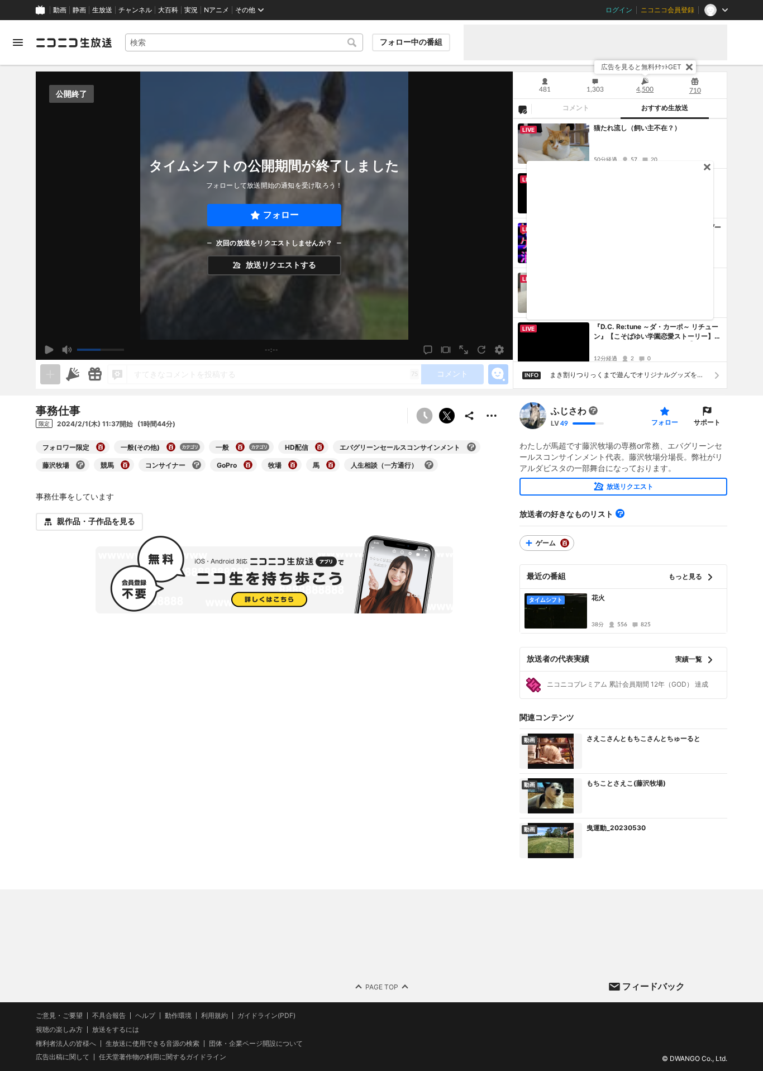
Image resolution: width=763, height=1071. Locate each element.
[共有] (469, 415)
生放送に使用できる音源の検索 (152, 1043)
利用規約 (214, 1015)
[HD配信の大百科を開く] (319, 446)
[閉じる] (689, 67)
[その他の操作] (491, 415)
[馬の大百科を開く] (330, 464)
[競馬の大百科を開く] (125, 464)
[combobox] (244, 42)
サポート (707, 422)
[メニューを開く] (18, 42)
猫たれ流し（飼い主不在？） (637, 127)
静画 (79, 10)
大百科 (168, 10)
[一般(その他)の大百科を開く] (170, 446)
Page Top (381, 987)
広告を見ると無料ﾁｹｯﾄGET (641, 67)
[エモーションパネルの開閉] (498, 374)
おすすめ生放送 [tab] (664, 108)
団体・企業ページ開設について (256, 1043)
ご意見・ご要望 (59, 1015)
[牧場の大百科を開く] (292, 464)
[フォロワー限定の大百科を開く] (100, 446)
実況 (191, 10)
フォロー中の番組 (411, 41)
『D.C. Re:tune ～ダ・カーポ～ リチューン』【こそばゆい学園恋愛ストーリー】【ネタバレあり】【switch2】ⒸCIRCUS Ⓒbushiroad (658, 331)
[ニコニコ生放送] (74, 42)
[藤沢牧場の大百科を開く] (80, 464)
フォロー (281, 215)
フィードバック (653, 986)
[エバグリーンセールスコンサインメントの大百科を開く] (471, 446)
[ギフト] (95, 374)
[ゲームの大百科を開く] (564, 543)
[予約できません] (424, 415)
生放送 (102, 10)
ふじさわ (568, 410)
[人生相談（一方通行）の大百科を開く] (429, 464)
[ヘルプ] (620, 513)
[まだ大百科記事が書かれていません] (593, 410)
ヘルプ (145, 1015)
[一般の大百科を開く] (240, 446)
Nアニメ (216, 10)
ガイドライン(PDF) (266, 1015)
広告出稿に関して (62, 1057)
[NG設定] (522, 108)
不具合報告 (109, 1015)
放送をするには (115, 1029)
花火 (598, 597)
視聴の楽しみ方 (59, 1029)
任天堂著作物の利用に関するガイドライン (162, 1057)
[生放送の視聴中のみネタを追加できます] (50, 374)
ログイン (618, 10)
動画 (59, 10)
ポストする (447, 415)
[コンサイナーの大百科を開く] (196, 464)
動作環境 (178, 1015)
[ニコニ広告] (73, 374)
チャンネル (135, 10)
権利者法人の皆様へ (66, 1043)
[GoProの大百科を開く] (248, 464)
